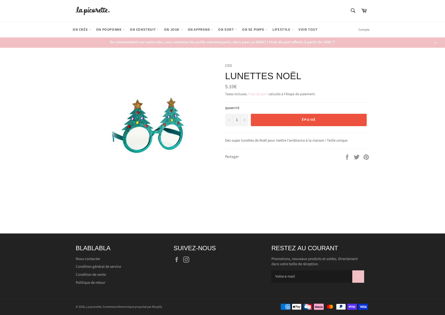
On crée (81, 29)
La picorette (93, 307)
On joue (172, 29)
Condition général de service (98, 266)
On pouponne (109, 29)
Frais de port (258, 94)
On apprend (199, 29)
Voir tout (308, 29)
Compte (363, 29)
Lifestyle (281, 29)
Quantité (232, 108)
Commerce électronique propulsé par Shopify (132, 307)
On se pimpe (253, 29)
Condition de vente (91, 274)
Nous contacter (88, 259)
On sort (226, 29)
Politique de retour (90, 282)
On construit (143, 29)
